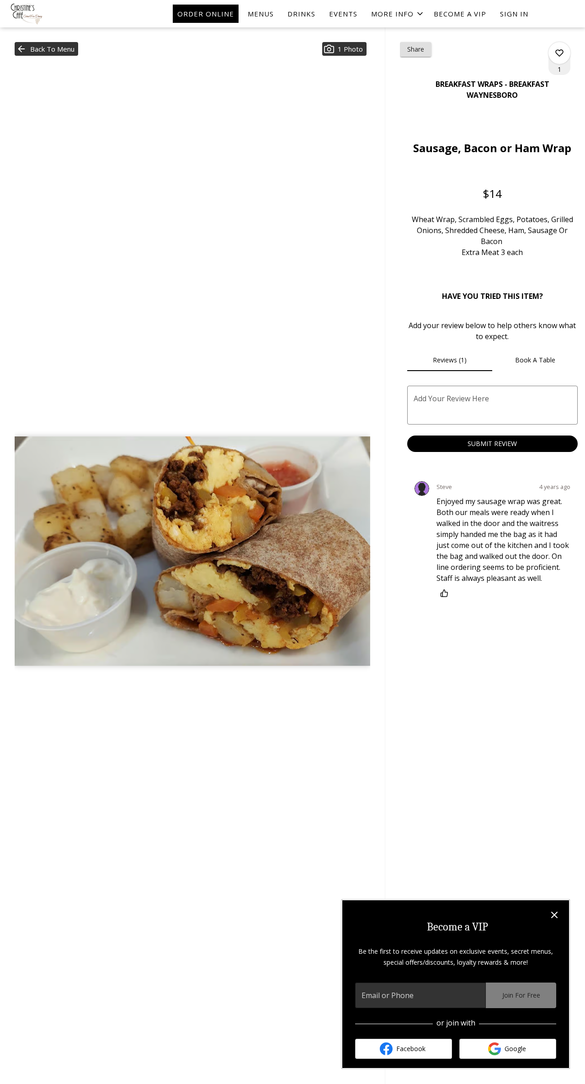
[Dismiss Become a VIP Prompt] (554, 915)
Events (343, 13)
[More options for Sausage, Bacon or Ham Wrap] (559, 53)
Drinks (301, 13)
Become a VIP (460, 13)
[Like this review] (446, 593)
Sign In (514, 13)
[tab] (450, 360)
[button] (398, 14)
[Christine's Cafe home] (48, 13)
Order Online (205, 13)
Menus (261, 13)
